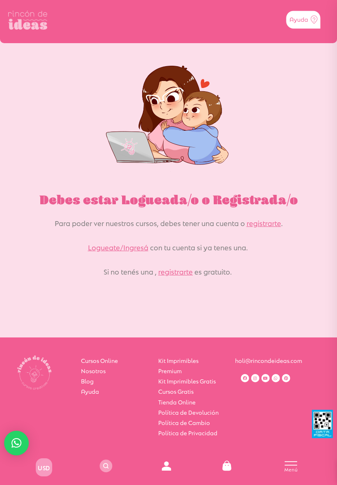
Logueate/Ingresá (118, 247)
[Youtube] (265, 378)
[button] (16, 443)
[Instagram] (255, 378)
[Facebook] (245, 378)
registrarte (264, 223)
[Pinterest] (286, 378)
